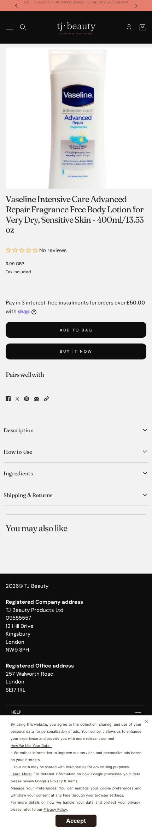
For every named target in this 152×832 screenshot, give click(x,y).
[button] (46, 399)
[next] (136, 5)
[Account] (129, 27)
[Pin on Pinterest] (26, 399)
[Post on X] (17, 399)
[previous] (16, 5)
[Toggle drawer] (9, 27)
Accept (76, 820)
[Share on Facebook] (8, 399)
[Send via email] (36, 399)
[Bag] (142, 27)
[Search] (23, 27)
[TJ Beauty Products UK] (76, 27)
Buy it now (76, 351)
